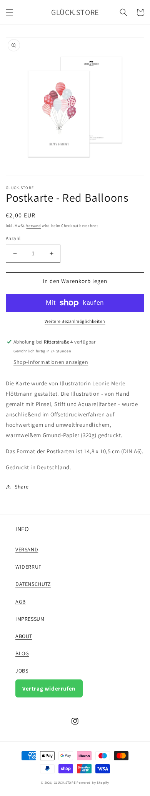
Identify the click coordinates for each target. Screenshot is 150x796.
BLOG (22, 653)
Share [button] (22, 486)
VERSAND (26, 549)
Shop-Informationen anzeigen (50, 362)
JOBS (21, 670)
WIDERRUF (28, 566)
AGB (20, 601)
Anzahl (13, 238)
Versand (33, 225)
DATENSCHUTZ (33, 584)
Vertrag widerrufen (49, 688)
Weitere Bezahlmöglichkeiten (75, 321)
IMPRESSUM (29, 618)
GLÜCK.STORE (65, 782)
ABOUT (23, 636)
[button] (9, 12)
